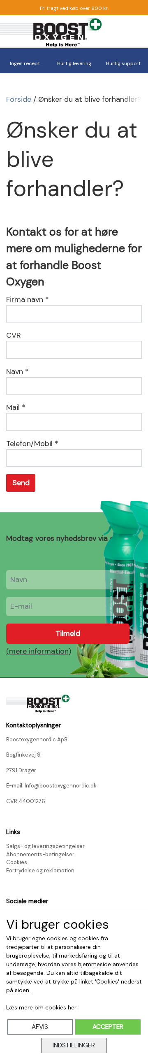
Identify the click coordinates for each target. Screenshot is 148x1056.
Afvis (40, 1027)
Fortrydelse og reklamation (40, 870)
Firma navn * (27, 299)
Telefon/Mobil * (32, 444)
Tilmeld (68, 633)
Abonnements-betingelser (40, 854)
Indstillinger (74, 1045)
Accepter (107, 1027)
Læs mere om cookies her (41, 1007)
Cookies (16, 862)
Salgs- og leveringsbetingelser (45, 846)
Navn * (17, 371)
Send (21, 483)
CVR (13, 335)
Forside (18, 99)
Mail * (15, 407)
